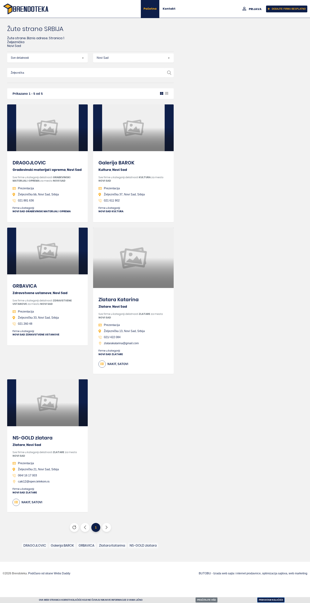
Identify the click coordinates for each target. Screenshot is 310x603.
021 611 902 (112, 200)
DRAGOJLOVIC (29, 163)
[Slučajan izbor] (74, 527)
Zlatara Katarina (118, 299)
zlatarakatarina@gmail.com (121, 343)
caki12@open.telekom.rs (34, 481)
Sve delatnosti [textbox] (20, 57)
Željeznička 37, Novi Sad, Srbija (124, 194)
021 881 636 (26, 200)
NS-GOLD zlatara (33, 438)
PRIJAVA (255, 9)
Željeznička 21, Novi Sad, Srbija (38, 469)
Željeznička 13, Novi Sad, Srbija (124, 331)
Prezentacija (26, 188)
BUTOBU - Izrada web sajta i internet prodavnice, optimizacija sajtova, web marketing (253, 573)
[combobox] (47, 58)
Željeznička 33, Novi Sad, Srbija (38, 317)
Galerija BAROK (116, 163)
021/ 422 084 (112, 337)
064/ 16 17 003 (27, 475)
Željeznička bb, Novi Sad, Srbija (38, 194)
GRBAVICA (25, 286)
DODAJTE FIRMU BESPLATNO (289, 9)
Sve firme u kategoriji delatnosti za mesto (41, 179)
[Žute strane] (26, 9)
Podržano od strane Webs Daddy (49, 573)
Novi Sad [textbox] (103, 57)
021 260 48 (25, 323)
